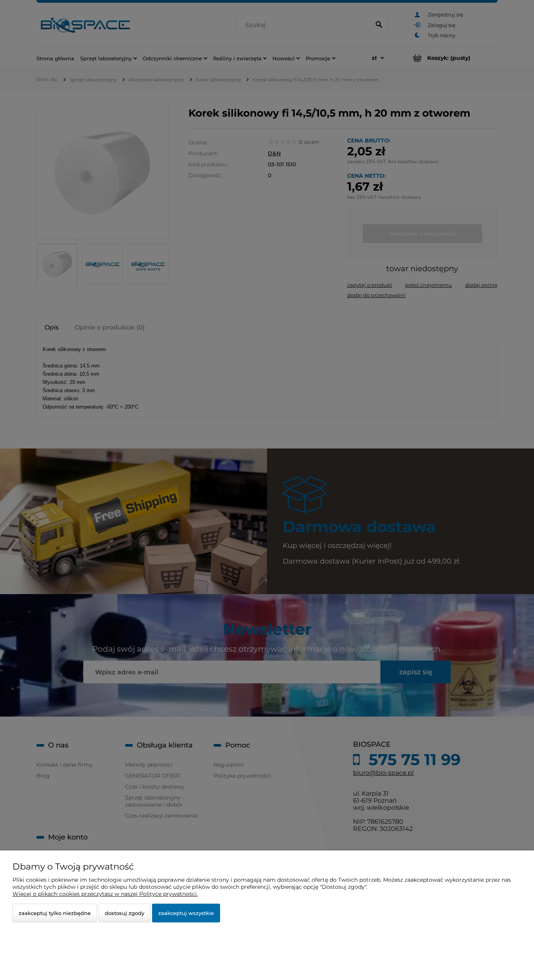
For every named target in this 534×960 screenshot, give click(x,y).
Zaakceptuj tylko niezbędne (55, 913)
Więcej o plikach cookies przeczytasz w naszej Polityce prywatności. (105, 893)
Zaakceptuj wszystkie (186, 913)
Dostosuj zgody (124, 913)
